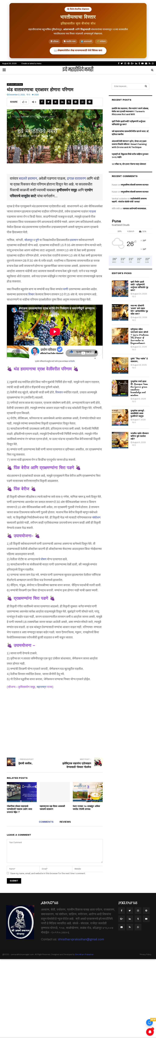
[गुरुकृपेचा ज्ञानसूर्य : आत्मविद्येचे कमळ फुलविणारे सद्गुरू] (120, 417)
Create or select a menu (31, 63)
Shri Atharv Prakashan (84, 954)
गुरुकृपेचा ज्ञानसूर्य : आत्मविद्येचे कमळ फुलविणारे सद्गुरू (138, 413)
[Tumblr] (138, 918)
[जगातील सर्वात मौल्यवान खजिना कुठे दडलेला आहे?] (120, 440)
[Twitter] (129, 910)
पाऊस (92, 211)
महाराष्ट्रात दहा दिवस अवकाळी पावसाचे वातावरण (52, 807)
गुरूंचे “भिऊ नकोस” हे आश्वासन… (139, 360)
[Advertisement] (55, 721)
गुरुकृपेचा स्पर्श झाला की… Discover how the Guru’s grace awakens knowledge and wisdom (139, 388)
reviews (65, 822)
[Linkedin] (129, 918)
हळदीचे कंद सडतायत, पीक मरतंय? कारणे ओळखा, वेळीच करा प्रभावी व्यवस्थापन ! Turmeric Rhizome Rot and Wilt (130, 111)
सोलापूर (28, 240)
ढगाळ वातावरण (76, 178)
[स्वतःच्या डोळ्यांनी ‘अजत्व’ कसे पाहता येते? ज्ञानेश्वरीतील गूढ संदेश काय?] (120, 312)
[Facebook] (121, 910)
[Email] (121, 927)
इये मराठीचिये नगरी (78, 70)
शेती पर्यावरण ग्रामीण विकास (15, 84)
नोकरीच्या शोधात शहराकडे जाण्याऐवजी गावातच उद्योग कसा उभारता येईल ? (19, 809)
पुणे (37, 240)
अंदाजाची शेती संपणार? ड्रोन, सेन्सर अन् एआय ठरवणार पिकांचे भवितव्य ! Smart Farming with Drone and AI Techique (129, 144)
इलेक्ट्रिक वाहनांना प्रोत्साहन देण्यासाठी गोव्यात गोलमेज (76, 765)
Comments (46, 822)
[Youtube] (146, 918)
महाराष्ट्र (41, 687)
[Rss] (129, 927)
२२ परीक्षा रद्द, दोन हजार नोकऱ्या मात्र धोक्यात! (129, 164)
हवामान (74, 240)
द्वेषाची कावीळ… (25, 763)
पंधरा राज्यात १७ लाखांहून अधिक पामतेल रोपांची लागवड (86, 807)
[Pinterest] (146, 910)
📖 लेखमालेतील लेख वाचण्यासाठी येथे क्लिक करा (78, 50)
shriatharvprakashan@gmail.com (81, 939)
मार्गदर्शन (72, 361)
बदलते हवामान (28, 178)
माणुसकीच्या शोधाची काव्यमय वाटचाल (134, 185)
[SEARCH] (146, 86)
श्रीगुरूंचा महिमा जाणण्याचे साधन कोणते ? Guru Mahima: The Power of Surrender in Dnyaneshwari (140, 336)
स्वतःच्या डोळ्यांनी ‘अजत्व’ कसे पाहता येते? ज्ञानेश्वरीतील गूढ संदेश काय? (139, 310)
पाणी (65, 289)
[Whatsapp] (138, 927)
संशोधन (96, 517)
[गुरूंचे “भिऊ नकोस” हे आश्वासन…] (120, 365)
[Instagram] (138, 910)
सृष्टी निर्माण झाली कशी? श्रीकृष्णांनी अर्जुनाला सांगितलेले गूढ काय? (139, 286)
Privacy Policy (145, 954)
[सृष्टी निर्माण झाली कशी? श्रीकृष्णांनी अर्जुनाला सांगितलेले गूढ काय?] (120, 288)
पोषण (43, 559)
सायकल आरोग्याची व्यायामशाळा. (135, 208)
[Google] (121, 918)
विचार (31, 294)
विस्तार (59, 392)
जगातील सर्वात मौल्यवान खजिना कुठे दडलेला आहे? (140, 436)
